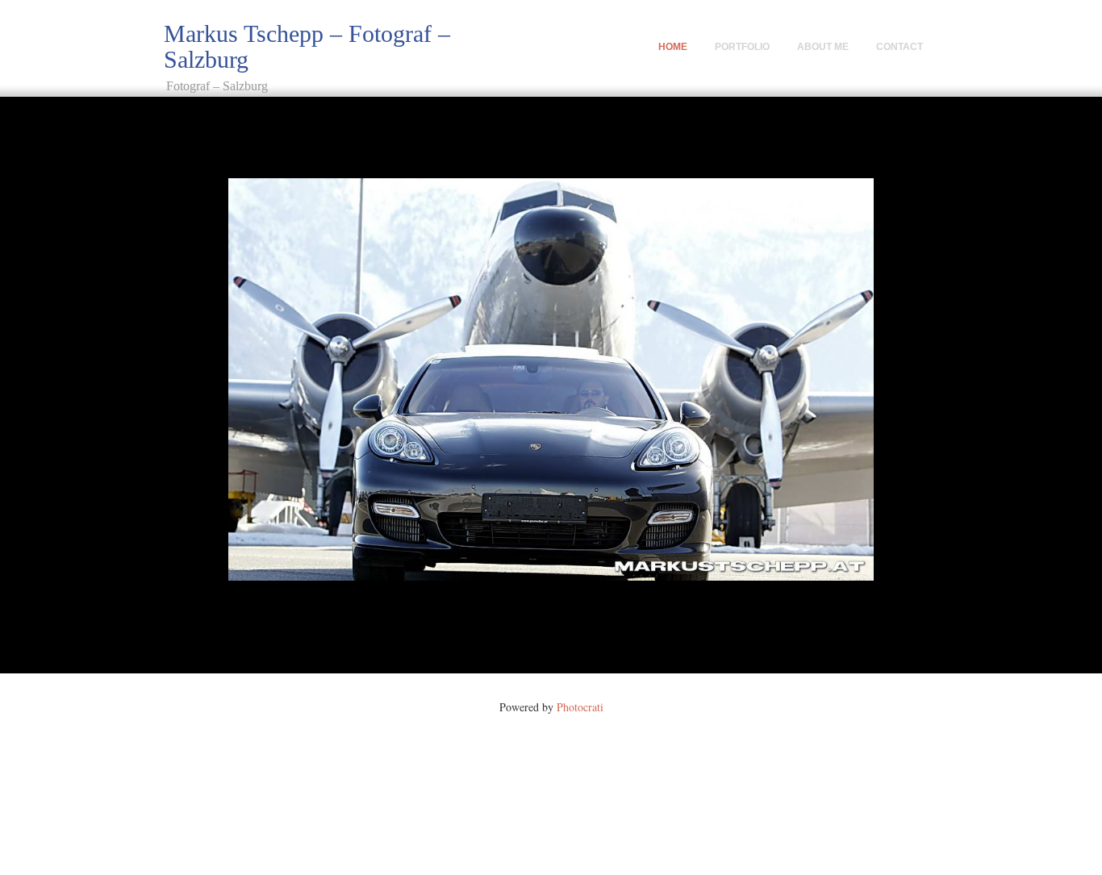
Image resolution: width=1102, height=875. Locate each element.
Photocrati (580, 707)
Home (672, 46)
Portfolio (742, 46)
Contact (899, 46)
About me (823, 46)
